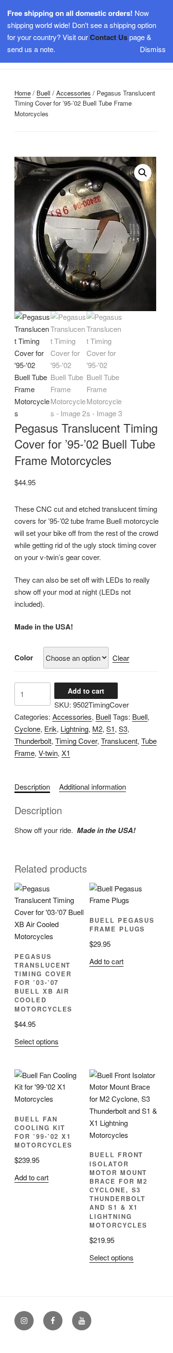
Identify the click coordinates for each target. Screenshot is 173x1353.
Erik (50, 729)
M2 (97, 729)
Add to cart (86, 691)
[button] (142, 172)
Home (22, 92)
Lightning (74, 729)
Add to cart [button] (106, 961)
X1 (66, 753)
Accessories (73, 92)
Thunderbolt (32, 741)
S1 (110, 729)
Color (23, 657)
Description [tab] (32, 786)
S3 (123, 729)
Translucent (119, 741)
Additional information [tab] (92, 786)
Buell (43, 92)
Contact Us (108, 37)
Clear (120, 658)
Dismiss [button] (153, 49)
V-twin (48, 753)
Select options (36, 1041)
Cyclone (27, 729)
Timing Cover (76, 741)
